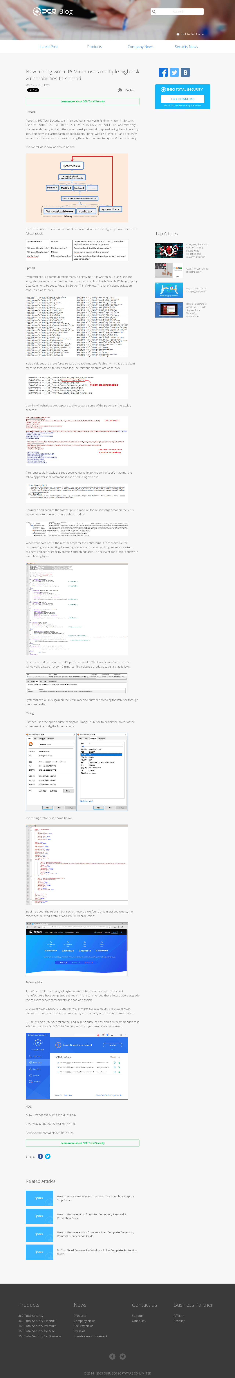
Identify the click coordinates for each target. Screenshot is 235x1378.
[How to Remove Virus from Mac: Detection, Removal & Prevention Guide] (39, 1216)
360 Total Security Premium (37, 1326)
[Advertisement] (182, 172)
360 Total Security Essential (37, 1321)
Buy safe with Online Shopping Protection (196, 290)
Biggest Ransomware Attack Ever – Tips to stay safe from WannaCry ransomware (196, 310)
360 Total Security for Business (39, 1336)
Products (94, 46)
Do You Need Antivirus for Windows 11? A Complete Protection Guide (97, 1252)
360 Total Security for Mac (36, 1331)
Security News (186, 46)
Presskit (79, 1331)
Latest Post (49, 46)
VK (185, 72)
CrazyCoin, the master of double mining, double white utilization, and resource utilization (197, 251)
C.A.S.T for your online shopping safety (197, 270)
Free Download (182, 99)
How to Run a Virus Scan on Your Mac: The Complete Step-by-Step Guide (96, 1198)
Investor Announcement (90, 1336)
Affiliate (179, 1316)
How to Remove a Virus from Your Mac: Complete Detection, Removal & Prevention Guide (95, 1234)
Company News (140, 46)
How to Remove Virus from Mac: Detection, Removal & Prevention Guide (91, 1216)
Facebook (163, 72)
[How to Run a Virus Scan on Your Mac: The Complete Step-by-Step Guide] (39, 1198)
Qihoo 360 (139, 1321)
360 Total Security (30, 1316)
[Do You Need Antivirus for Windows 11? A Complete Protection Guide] (39, 1252)
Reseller (179, 1321)
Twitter (174, 72)
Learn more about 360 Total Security (83, 101)
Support (137, 1316)
